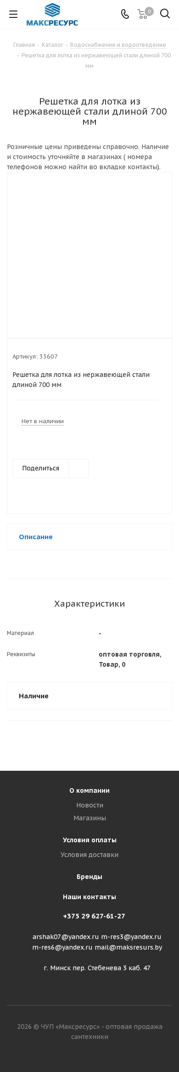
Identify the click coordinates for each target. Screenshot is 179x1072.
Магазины (89, 818)
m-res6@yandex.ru (62, 948)
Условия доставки (89, 855)
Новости (89, 805)
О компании (89, 790)
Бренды (89, 877)
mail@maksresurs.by (128, 948)
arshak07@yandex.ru (66, 937)
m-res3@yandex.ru (131, 937)
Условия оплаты (90, 840)
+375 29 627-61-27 (94, 916)
